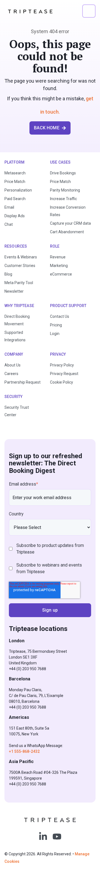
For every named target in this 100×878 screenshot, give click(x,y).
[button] (89, 11)
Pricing (56, 325)
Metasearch (15, 173)
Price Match (14, 181)
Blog (8, 274)
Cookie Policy (61, 382)
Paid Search (15, 198)
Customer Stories (19, 265)
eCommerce (61, 274)
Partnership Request (22, 382)
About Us (12, 365)
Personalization (18, 190)
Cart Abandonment (67, 232)
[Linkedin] (43, 836)
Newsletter (14, 291)
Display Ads (14, 216)
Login (54, 333)
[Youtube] (57, 836)
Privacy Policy (62, 365)
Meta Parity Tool (18, 283)
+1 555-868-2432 (24, 751)
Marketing (59, 265)
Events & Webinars (20, 257)
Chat (8, 224)
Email (9, 207)
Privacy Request (64, 373)
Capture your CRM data (70, 223)
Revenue (58, 257)
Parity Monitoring (65, 190)
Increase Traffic (63, 198)
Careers (11, 373)
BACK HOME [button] (46, 127)
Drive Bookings (63, 173)
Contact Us (59, 316)
